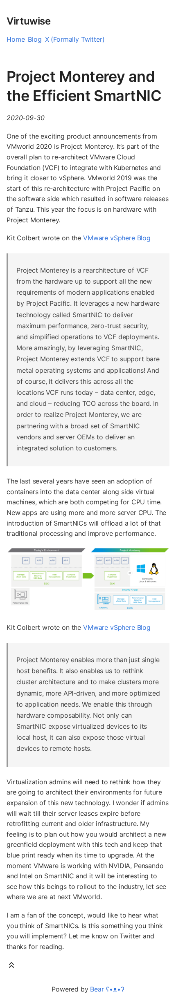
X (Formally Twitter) (75, 39)
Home (16, 39)
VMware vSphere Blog (117, 238)
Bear (107, 989)
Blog (34, 39)
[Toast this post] (11, 967)
